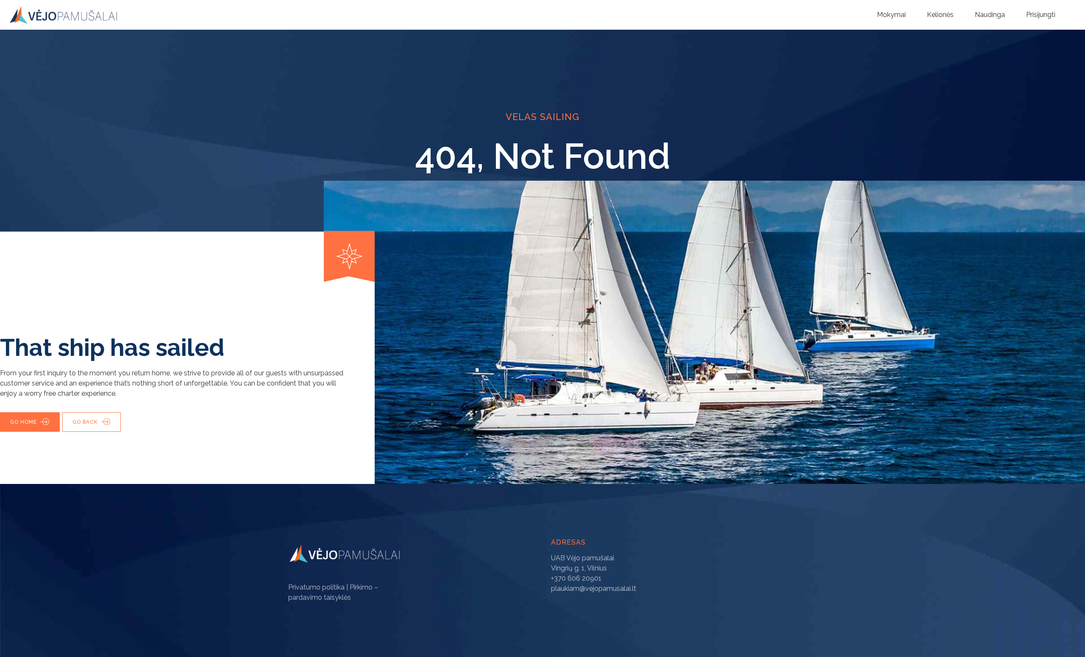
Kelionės (940, 15)
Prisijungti (1040, 15)
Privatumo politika (316, 587)
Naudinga (990, 15)
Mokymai (891, 15)
